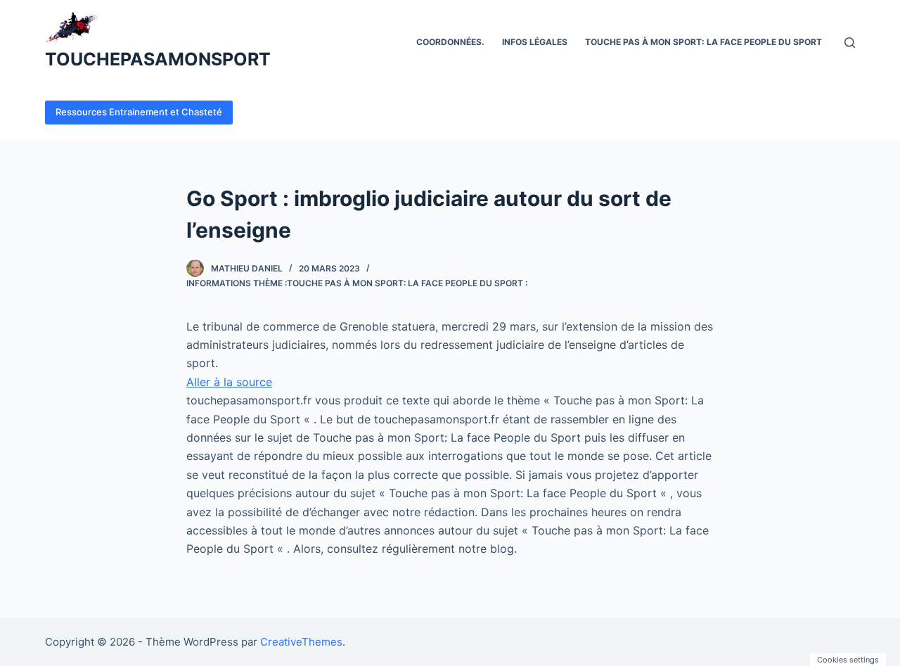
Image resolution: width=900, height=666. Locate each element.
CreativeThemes (301, 641)
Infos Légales (534, 42)
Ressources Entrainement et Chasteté (139, 111)
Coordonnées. (450, 42)
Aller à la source (229, 382)
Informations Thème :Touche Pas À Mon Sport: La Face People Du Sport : (356, 283)
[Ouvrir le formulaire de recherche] (849, 42)
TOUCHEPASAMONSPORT (158, 59)
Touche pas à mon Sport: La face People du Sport (703, 42)
